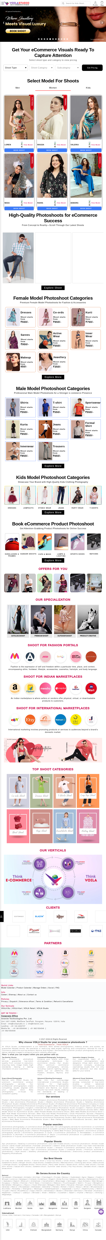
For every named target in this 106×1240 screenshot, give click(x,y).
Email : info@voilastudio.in (14, 1023)
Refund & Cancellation (63, 1001)
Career (4, 994)
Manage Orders (40, 988)
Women (53, 87)
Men (18, 87)
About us (22, 994)
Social (51, 988)
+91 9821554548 (38, 1028)
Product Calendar (25, 988)
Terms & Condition (44, 1001)
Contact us (32, 994)
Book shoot (19, 150)
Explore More (53, 377)
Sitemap (13, 994)
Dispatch (14, 1001)
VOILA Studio (43, 1008)
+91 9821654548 (8, 1030)
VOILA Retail (30, 1008)
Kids (88, 87)
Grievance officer (27, 1001)
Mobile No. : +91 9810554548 (15, 1028)
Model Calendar (8, 988)
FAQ (57, 988)
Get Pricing (92, 68)
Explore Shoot (53, 287)
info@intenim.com (36, 1023)
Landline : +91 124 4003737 (13, 1026)
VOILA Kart (17, 1008)
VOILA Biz (6, 1008)
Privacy (5, 1001)
